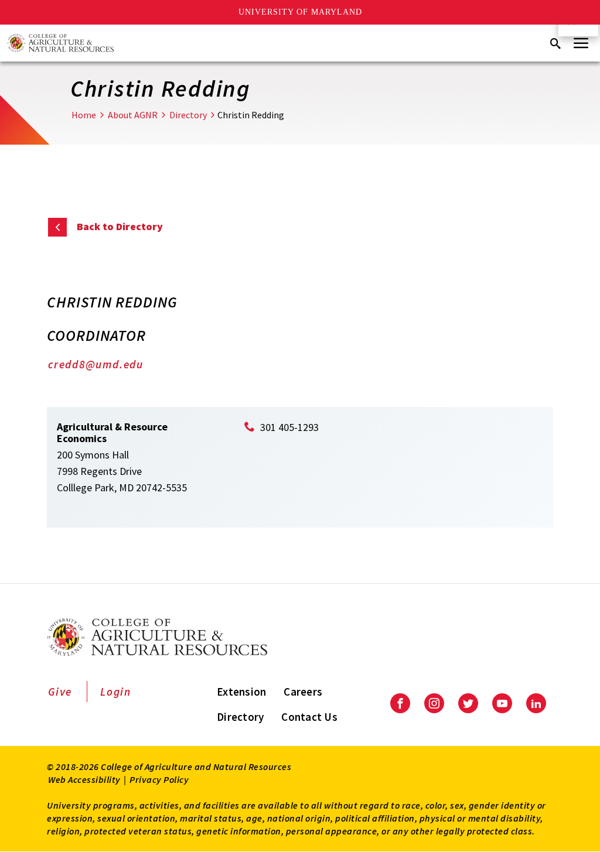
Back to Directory (120, 226)
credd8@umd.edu (96, 364)
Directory (188, 115)
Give (60, 692)
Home (83, 115)
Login (115, 692)
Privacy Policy (159, 779)
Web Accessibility (84, 779)
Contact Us (309, 717)
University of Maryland (300, 12)
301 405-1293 (289, 427)
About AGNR (133, 115)
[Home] (60, 43)
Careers (303, 692)
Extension (241, 692)
